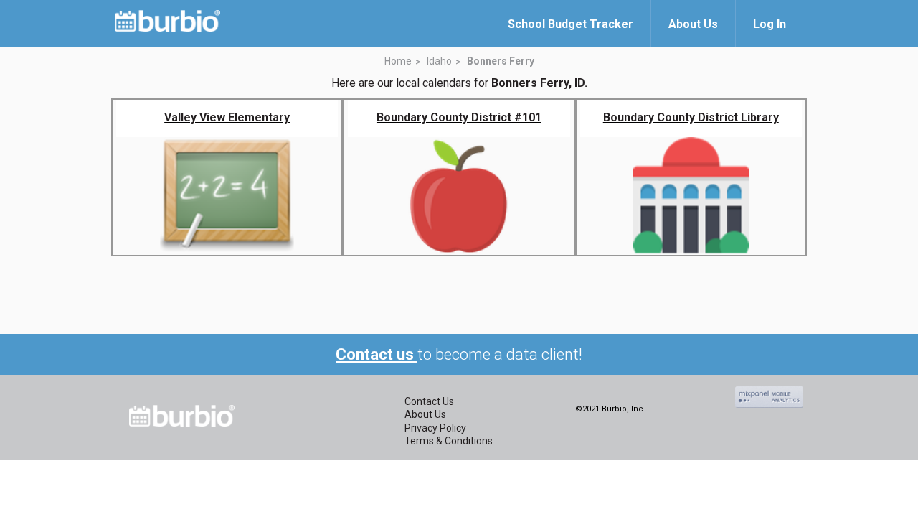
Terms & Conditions (448, 441)
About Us (425, 414)
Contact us (376, 354)
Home (398, 61)
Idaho (439, 61)
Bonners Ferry (500, 61)
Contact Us (429, 401)
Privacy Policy (435, 428)
